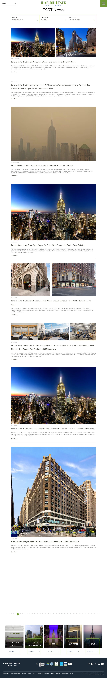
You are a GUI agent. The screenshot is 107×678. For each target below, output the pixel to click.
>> (100, 614)
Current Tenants (65, 673)
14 (40, 614)
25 (71, 614)
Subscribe (46, 673)
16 (45, 614)
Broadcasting (6, 673)
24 (68, 614)
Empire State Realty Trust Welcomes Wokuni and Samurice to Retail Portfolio (43, 61)
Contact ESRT (40, 673)
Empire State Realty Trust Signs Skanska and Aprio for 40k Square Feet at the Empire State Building (53, 428)
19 (53, 614)
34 (97, 614)
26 (73, 614)
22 (62, 614)
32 (91, 614)
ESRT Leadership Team (16, 673)
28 (79, 614)
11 (32, 614)
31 (88, 614)
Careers (24, 673)
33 (94, 614)
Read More (14, 72)
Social (71, 673)
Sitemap (52, 673)
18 (50, 614)
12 (34, 614)
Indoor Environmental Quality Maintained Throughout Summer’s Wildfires (42, 165)
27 (76, 614)
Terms (33, 673)
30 (85, 614)
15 (42, 614)
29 (82, 614)
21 (59, 614)
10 (29, 614)
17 (48, 614)
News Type (14, 17)
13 (37, 614)
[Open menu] (103, 3)
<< (7, 614)
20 (56, 614)
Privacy (29, 673)
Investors (58, 673)
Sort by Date (72, 17)
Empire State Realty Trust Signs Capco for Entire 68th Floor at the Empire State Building (48, 245)
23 (65, 614)
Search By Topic (45, 17)
